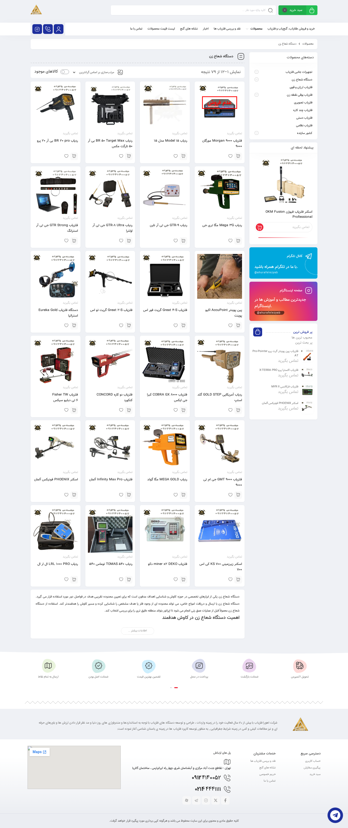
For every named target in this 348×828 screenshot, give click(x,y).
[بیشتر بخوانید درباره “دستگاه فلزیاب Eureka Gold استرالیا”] (74, 326)
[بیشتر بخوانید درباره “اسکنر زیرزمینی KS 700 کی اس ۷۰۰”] (238, 579)
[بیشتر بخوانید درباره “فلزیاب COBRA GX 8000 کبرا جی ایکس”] (183, 410)
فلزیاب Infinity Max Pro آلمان (110, 479)
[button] (176, 687)
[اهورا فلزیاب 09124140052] (36, 11)
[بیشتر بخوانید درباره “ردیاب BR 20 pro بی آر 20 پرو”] (74, 156)
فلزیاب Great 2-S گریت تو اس (111, 310)
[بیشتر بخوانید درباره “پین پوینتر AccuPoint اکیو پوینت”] (238, 326)
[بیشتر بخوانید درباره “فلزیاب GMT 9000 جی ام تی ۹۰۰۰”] (238, 495)
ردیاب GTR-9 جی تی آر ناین (168, 225)
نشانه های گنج (267, 768)
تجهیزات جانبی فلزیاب (299, 72)
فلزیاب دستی (304, 118)
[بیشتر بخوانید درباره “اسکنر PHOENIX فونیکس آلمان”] (74, 495)
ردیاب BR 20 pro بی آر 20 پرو (57, 140)
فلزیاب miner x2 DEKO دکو (167, 564)
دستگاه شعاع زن (302, 79)
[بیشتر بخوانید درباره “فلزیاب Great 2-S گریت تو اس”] (128, 326)
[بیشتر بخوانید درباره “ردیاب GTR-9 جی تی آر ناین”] (183, 241)
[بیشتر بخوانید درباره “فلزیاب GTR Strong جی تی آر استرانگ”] (74, 241)
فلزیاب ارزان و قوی (301, 87)
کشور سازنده (304, 133)
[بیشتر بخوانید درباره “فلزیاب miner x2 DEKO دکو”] (183, 579)
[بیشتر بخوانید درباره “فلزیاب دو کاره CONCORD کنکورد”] (128, 410)
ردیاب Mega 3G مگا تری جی (222, 225)
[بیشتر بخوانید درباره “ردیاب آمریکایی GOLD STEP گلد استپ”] (238, 410)
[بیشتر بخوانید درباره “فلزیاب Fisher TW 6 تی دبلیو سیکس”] (74, 410)
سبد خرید (315, 774)
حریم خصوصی (267, 774)
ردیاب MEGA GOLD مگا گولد (167, 479)
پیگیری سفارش (312, 768)
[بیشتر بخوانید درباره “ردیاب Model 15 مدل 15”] (183, 156)
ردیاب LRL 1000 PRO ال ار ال (57, 564)
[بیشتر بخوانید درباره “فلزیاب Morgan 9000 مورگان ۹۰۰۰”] (238, 156)
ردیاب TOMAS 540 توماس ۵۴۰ (110, 564)
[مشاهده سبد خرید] (311, 11)
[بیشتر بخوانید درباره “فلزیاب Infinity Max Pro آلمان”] (128, 495)
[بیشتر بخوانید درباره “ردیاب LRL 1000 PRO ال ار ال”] (74, 579)
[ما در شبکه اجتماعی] (37, 29)
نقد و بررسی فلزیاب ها (263, 761)
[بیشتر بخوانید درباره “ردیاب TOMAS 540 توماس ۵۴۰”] (128, 579)
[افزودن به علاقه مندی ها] (230, 410)
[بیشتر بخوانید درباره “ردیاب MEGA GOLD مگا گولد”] (183, 495)
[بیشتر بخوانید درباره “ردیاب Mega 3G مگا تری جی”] (238, 241)
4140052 (206, 778)
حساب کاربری (312, 761)
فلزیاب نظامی (304, 125)
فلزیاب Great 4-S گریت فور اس (165, 310)
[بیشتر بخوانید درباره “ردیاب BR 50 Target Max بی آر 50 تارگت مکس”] (128, 156)
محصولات (308, 44)
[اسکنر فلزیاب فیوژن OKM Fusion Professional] (283, 182)
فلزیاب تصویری (303, 102)
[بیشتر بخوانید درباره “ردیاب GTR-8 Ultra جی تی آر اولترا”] (128, 241)
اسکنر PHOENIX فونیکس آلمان (56, 479)
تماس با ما (270, 781)
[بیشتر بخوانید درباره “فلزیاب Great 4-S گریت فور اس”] (183, 326)
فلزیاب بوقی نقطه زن (299, 95)
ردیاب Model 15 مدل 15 (170, 140)
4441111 (208, 789)
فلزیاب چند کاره (302, 110)
